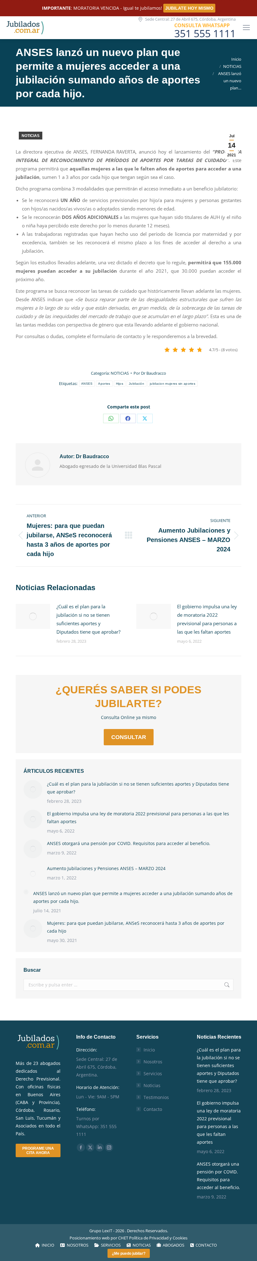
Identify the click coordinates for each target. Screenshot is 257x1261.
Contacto (153, 1109)
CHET (123, 1238)
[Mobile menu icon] (246, 27)
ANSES (87, 383)
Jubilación (136, 383)
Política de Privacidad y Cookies (158, 1238)
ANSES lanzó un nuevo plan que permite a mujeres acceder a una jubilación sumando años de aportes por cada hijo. (133, 897)
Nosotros (153, 1062)
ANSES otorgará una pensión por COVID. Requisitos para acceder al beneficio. (128, 843)
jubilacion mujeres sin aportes (172, 383)
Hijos (119, 383)
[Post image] (33, 616)
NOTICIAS (30, 136)
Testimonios (156, 1097)
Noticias (152, 1085)
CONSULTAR (128, 737)
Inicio (149, 1050)
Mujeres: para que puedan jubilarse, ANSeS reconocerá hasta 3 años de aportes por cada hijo (135, 927)
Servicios (153, 1073)
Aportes (104, 383)
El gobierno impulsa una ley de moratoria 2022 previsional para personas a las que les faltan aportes (207, 619)
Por (150, 373)
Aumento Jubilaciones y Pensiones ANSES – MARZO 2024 (106, 868)
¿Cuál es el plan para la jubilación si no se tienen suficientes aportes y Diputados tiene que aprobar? (88, 619)
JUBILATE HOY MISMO (189, 8)
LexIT (106, 1230)
